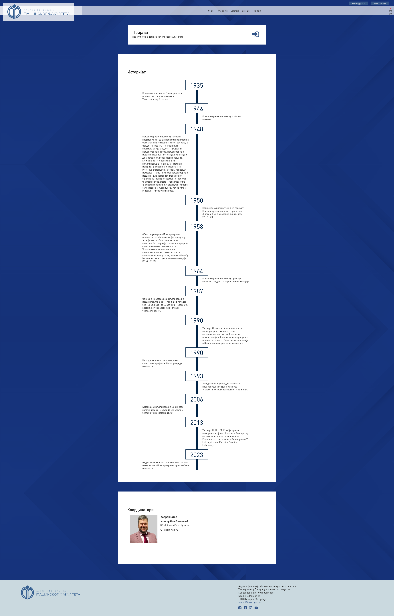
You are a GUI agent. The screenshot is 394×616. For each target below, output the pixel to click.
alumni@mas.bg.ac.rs (250, 602)
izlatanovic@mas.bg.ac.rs (176, 525)
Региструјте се (358, 3)
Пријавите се (380, 3)
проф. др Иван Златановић (174, 521)
